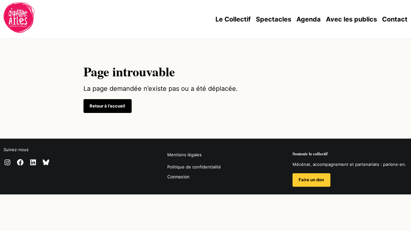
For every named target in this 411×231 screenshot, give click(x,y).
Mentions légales (184, 154)
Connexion (178, 176)
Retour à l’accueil (107, 105)
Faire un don (311, 179)
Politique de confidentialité (194, 166)
